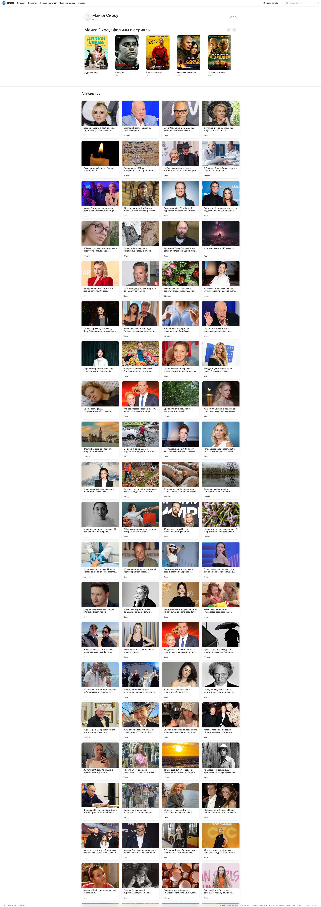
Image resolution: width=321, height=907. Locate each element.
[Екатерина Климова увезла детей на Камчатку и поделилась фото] (180, 601)
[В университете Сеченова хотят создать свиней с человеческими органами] (180, 480)
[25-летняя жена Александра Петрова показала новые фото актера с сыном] (140, 320)
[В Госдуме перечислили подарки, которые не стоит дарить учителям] (140, 520)
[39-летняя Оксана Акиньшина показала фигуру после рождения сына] (100, 761)
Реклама (21, 905)
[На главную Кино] (10, 3)
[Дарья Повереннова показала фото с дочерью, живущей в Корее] (100, 360)
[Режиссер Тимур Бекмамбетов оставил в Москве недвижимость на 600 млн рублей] (180, 240)
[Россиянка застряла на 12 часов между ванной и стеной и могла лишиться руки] (100, 561)
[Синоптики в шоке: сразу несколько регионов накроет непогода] (140, 801)
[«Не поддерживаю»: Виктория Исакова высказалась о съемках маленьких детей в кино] (180, 440)
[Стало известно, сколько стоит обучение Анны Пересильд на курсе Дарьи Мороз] (220, 561)
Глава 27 (119, 72)
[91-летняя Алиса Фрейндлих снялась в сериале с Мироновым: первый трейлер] (140, 199)
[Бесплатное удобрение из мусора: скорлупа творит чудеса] (180, 881)
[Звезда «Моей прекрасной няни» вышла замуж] (100, 881)
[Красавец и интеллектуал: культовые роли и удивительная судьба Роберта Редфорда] (220, 761)
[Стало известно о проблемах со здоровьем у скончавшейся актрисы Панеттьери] (100, 119)
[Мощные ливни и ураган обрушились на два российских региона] (140, 440)
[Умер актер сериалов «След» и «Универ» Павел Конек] (100, 601)
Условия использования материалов (289, 905)
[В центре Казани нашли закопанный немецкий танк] (140, 240)
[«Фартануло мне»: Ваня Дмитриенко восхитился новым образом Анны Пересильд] (140, 761)
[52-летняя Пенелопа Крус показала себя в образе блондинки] (180, 681)
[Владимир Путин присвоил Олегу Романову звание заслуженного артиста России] (100, 801)
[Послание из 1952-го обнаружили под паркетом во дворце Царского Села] (140, 159)
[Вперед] (234, 30)
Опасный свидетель (187, 72)
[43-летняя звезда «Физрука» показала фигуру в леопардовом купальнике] (220, 841)
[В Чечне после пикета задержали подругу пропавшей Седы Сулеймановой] (100, 240)
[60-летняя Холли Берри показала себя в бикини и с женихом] (100, 681)
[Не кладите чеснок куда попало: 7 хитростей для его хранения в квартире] (220, 520)
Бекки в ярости (154, 72)
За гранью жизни (216, 72)
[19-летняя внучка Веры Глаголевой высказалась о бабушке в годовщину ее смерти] (220, 601)
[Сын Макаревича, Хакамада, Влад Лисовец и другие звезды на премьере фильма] (100, 320)
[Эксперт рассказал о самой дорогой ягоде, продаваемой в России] (180, 280)
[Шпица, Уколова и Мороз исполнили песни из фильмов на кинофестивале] (140, 681)
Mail (4, 905)
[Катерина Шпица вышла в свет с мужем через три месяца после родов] (220, 280)
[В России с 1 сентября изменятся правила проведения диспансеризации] (220, 159)
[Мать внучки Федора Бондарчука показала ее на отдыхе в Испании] (100, 841)
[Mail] (4, 3)
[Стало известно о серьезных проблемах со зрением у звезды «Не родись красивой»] (180, 360)
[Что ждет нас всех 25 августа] (220, 240)
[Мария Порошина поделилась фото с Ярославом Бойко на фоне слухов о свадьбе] (100, 199)
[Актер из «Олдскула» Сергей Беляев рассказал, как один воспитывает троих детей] (140, 360)
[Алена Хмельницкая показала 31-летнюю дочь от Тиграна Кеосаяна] (100, 520)
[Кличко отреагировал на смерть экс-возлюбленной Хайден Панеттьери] (140, 400)
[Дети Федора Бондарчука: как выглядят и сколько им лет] (180, 119)
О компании (12, 905)
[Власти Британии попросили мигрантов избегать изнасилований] (100, 440)
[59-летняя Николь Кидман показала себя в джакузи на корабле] (180, 801)
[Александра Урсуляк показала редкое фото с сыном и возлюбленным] (100, 480)
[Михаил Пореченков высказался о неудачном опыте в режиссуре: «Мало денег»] (140, 841)
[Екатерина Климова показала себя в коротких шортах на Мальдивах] (180, 561)
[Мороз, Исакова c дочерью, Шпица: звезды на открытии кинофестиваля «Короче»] (220, 721)
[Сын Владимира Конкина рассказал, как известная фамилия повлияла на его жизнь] (220, 320)
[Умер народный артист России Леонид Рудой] (100, 159)
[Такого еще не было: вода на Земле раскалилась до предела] (180, 761)
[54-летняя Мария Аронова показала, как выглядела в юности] (140, 601)
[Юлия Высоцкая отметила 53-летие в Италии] (140, 641)
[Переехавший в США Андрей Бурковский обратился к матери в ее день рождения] (180, 199)
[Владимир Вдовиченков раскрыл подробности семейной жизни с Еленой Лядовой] (220, 199)
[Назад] (228, 30)
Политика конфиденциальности (262, 905)
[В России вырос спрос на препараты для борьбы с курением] (180, 320)
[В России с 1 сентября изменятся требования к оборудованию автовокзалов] (180, 841)
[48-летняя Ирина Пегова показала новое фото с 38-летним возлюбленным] (180, 520)
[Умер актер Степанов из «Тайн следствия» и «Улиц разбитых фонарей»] (140, 721)
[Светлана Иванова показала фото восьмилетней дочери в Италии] (180, 721)
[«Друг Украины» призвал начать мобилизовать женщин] (100, 721)
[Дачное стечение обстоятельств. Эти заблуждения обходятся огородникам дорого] (140, 480)
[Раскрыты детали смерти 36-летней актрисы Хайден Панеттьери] (100, 280)
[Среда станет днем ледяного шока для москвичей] (180, 400)
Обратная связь (310, 905)
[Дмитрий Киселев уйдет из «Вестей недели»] (140, 119)
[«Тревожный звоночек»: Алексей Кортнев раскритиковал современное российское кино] (140, 561)
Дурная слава (91, 72)
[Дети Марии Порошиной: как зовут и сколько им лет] (220, 119)
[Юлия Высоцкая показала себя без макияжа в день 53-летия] (220, 440)
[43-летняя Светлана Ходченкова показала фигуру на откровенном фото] (220, 400)
